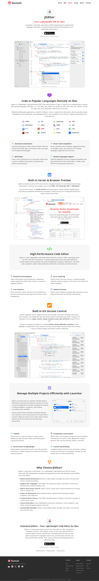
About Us (88, 563)
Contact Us (78, 572)
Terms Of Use (62, 579)
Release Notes (40, 550)
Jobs (87, 566)
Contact (88, 3)
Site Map (69, 579)
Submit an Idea (80, 570)
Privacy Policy (61, 550)
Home (60, 3)
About (82, 3)
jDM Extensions (69, 566)
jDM (65, 3)
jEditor (70, 3)
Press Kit (88, 568)
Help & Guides (50, 550)
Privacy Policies (80, 568)
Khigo (76, 3)
